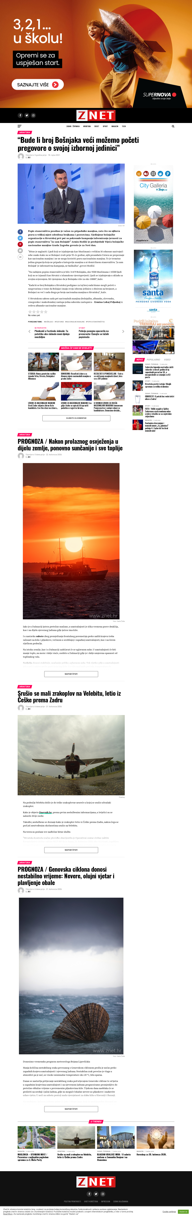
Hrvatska (87, 126)
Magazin (115, 126)
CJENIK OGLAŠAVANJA (120, 1201)
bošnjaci (49, 322)
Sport (105, 126)
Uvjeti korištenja (91, 1201)
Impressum (105, 1201)
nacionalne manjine (75, 322)
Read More (8, 1214)
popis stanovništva (96, 322)
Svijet (96, 126)
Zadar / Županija (73, 126)
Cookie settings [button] (169, 1211)
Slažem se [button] (183, 1212)
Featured (60, 322)
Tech (124, 126)
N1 (29, 158)
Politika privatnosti (72, 1201)
